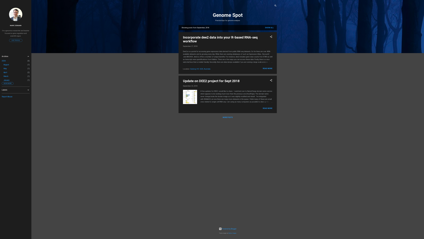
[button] (271, 37)
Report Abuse (7, 97)
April (5, 72)
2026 (4, 61)
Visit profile (15, 40)
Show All (269, 28)
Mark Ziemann (15, 25)
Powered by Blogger (229, 229)
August (6, 65)
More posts (228, 117)
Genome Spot (228, 15)
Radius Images (232, 233)
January (6, 80)
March (6, 76)
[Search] (275, 6)
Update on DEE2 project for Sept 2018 (211, 81)
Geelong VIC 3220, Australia (200, 69)
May (5, 68)
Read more (267, 68)
